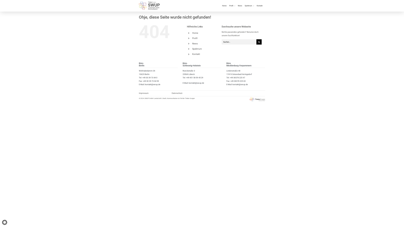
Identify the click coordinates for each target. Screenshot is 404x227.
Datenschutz (177, 93)
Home (195, 33)
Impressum (144, 93)
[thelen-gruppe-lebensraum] (257, 98)
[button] (4, 222)
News (195, 43)
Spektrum (197, 49)
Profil (194, 38)
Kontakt (196, 54)
